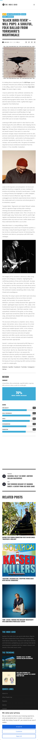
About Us (5, 693)
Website (5, 367)
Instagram (31, 367)
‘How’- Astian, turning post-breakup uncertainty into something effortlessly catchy (17, 621)
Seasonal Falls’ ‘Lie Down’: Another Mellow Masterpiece (25, 657)
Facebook (17, 367)
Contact (4, 709)
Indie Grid (6, 42)
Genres (4, 705)
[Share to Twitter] (29, 42)
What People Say (7, 697)
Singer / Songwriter (8, 16)
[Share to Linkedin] (32, 42)
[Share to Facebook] (26, 42)
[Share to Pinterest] (35, 42)
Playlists (4, 701)
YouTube (24, 367)
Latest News (17, 14)
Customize (19, 731)
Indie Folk (9, 14)
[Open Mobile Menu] (34, 4)
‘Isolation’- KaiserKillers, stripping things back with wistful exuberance (18, 579)
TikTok (4, 369)
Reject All (19, 736)
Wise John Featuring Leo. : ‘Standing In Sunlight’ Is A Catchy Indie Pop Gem (26, 674)
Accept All (19, 727)
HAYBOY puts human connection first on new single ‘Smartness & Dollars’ (18, 538)
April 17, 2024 (13, 42)
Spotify (10, 367)
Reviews (23, 14)
